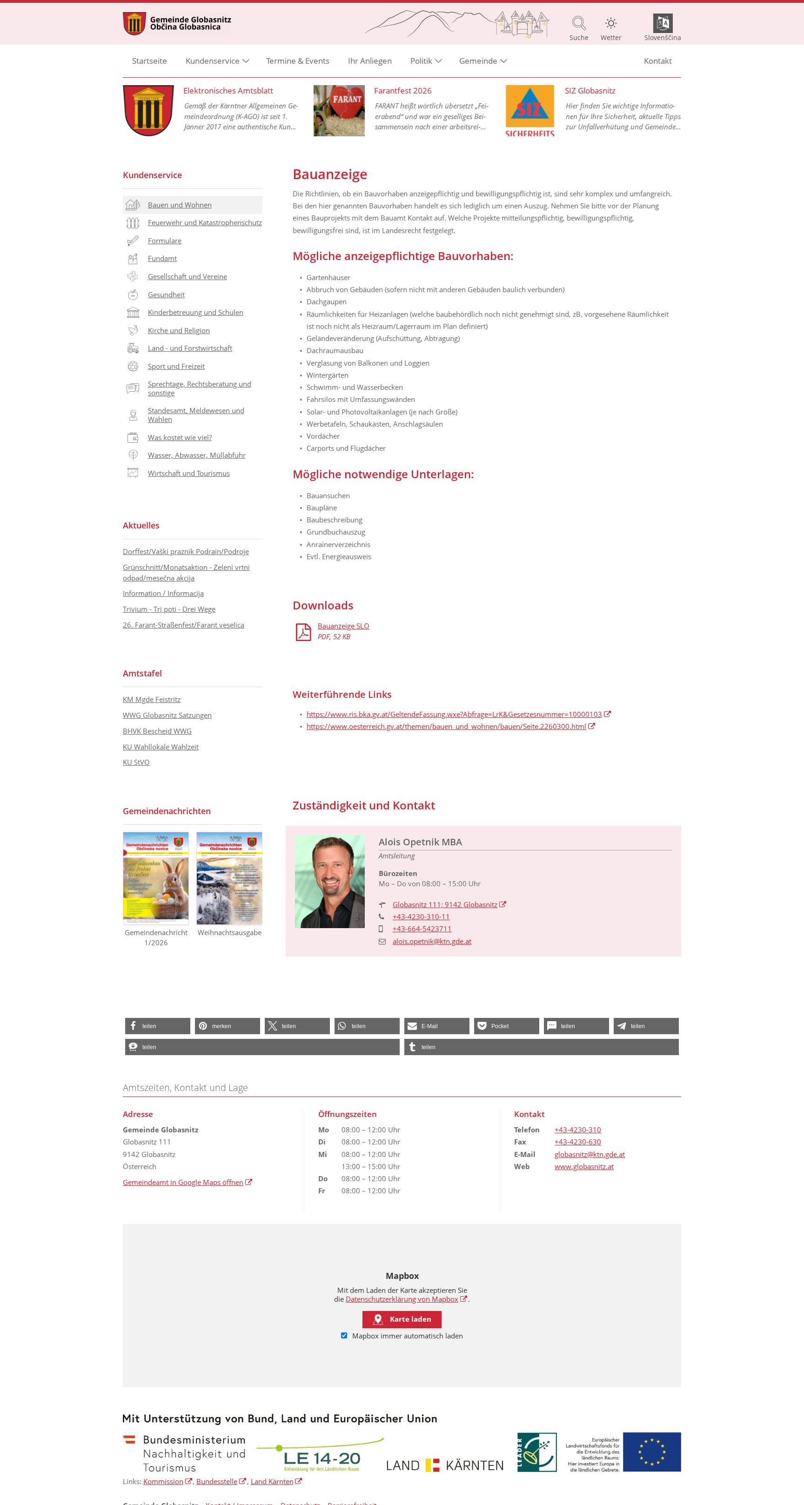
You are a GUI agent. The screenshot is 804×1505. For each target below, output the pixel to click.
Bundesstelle (221, 1481)
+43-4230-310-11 (421, 916)
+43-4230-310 (578, 1129)
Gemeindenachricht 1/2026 (156, 938)
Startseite (149, 60)
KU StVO (136, 762)
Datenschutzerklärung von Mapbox (407, 1299)
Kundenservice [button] (213, 60)
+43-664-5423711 (422, 928)
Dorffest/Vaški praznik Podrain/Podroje (186, 551)
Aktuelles (141, 525)
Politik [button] (421, 60)
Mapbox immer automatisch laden (406, 1335)
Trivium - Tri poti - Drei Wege (169, 609)
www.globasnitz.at (584, 1166)
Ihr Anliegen (370, 60)
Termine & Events (297, 60)
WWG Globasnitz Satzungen (167, 715)
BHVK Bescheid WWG (157, 731)
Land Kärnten (277, 1481)
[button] (157, 1026)
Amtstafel (142, 673)
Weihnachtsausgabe (229, 932)
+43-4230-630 (578, 1141)
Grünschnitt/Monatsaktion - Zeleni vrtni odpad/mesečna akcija (186, 572)
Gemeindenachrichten (167, 810)
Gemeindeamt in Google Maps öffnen (188, 1182)
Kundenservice (152, 175)
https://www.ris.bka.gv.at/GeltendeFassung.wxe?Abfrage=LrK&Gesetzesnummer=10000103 (459, 714)
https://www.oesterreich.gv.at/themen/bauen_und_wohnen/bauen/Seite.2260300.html (451, 726)
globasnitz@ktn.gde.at (590, 1154)
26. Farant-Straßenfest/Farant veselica (183, 624)
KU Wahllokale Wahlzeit (161, 746)
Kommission (168, 1481)
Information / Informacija (163, 593)
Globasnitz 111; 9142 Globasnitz (450, 904)
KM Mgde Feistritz (152, 699)
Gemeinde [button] (478, 60)
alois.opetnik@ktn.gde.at (432, 941)
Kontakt (658, 60)
